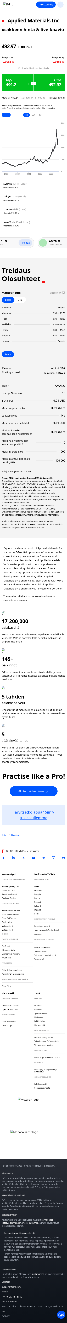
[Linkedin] (13, 858)
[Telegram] (43, 858)
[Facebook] (3, 858)
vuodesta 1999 (10, 638)
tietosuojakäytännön (11, 1222)
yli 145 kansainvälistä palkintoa (30, 675)
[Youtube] (33, 858)
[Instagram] (53, 858)
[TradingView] (63, 858)
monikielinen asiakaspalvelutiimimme (40, 709)
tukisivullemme (33, 817)
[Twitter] (23, 858)
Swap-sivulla (44, 68)
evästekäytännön (30, 1222)
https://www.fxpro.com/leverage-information (37, 514)
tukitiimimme (38, 1274)
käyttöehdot (47, 1219)
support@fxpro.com (11, 1286)
